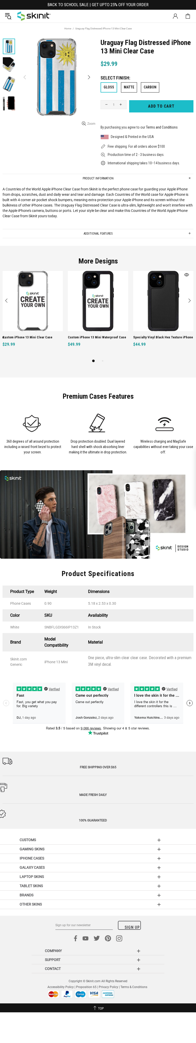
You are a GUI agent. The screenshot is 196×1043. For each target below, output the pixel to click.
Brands (26, 895)
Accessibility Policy (60, 987)
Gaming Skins (32, 849)
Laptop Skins (32, 877)
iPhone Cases (32, 858)
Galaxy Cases (32, 867)
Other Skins (31, 904)
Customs (28, 840)
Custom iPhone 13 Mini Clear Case (27, 337)
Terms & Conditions (133, 987)
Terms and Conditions (162, 127)
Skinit (34, 16)
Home (67, 28)
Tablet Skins (31, 886)
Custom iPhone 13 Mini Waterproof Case (97, 337)
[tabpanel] (32, 314)
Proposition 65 (86, 987)
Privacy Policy (108, 987)
